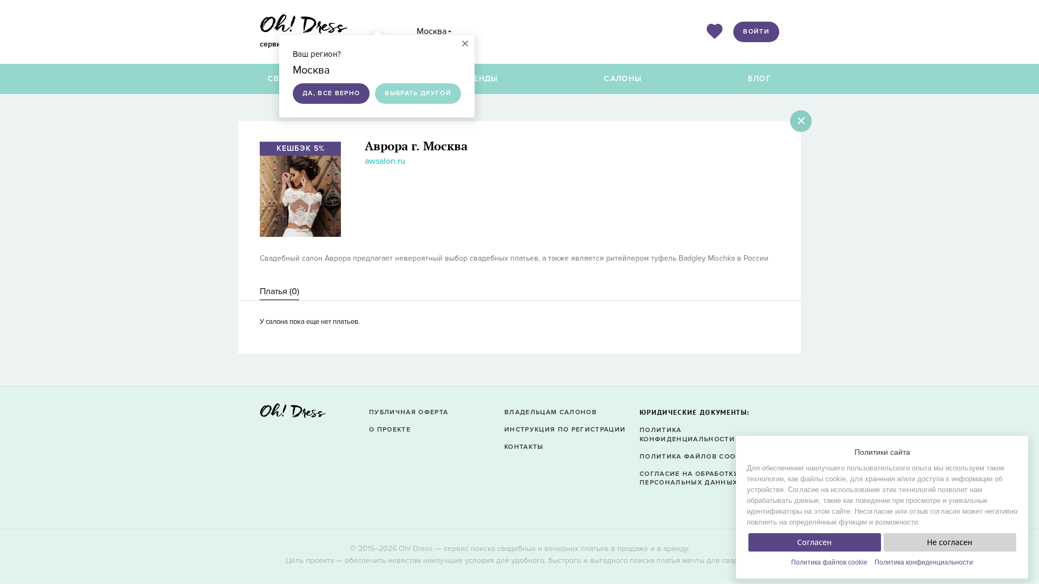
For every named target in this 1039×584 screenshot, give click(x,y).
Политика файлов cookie (829, 562)
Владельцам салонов (550, 412)
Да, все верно (331, 93)
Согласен (814, 542)
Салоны (623, 78)
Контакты (524, 447)
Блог (759, 78)
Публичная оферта (408, 412)
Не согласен (949, 542)
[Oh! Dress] (293, 414)
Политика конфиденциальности (923, 562)
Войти (756, 32)
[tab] (279, 291)
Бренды (480, 78)
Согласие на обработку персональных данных (689, 478)
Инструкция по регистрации (565, 430)
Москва (431, 31)
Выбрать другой (418, 93)
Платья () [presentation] (279, 291)
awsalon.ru (385, 161)
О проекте (390, 430)
